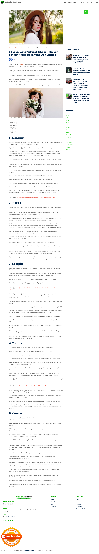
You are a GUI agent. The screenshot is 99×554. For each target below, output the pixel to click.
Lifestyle (15, 48)
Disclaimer (79, 504)
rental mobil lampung (30, 550)
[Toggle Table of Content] (17, 123)
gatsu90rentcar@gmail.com (11, 516)
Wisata (68, 150)
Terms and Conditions (81, 509)
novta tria (18, 59)
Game (67, 120)
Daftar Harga (72, 2)
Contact (90, 2)
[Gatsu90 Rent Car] (2, 2)
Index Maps (79, 501)
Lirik (67, 130)
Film (67, 118)
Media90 (78, 499)
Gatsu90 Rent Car (12, 2)
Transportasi (69, 145)
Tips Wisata (69, 142)
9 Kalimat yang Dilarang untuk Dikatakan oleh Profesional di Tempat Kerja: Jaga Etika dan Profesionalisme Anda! (81, 59)
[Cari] (86, 12)
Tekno (67, 140)
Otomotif (68, 135)
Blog (96, 2)
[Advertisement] (78, 32)
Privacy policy (79, 506)
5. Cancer (13, 133)
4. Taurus (13, 131)
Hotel (67, 122)
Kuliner (68, 125)
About (83, 2)
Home (64, 2)
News (67, 132)
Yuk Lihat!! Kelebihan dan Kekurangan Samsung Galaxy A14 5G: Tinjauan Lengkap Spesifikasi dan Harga (81, 98)
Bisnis (67, 115)
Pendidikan (69, 137)
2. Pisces (13, 127)
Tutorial (68, 147)
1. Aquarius (14, 125)
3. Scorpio (13, 129)
